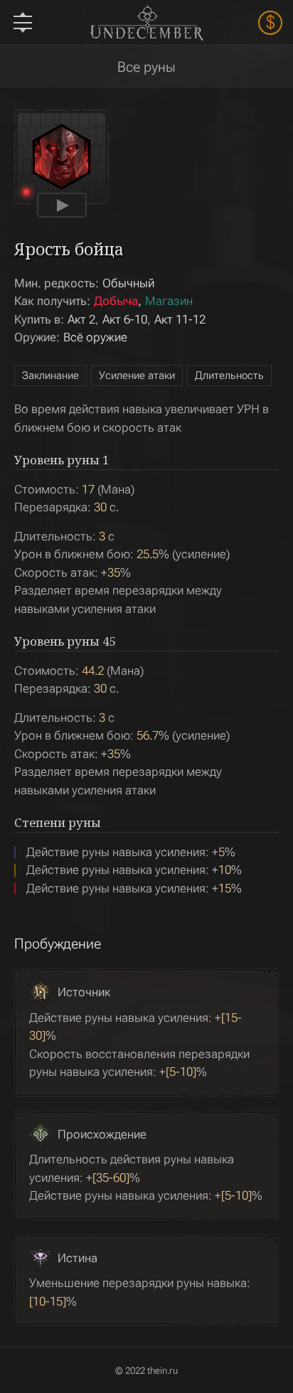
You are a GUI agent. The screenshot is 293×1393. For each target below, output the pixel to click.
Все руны (146, 66)
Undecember (146, 22)
